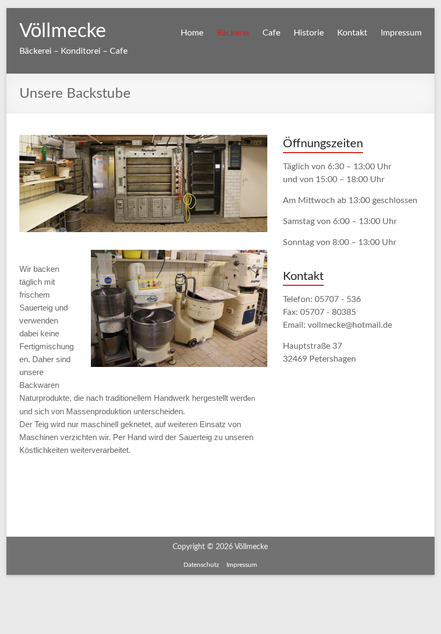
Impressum (401, 32)
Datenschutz (201, 564)
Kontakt (352, 32)
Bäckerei (233, 32)
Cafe (271, 32)
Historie (309, 32)
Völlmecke (62, 31)
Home (192, 32)
